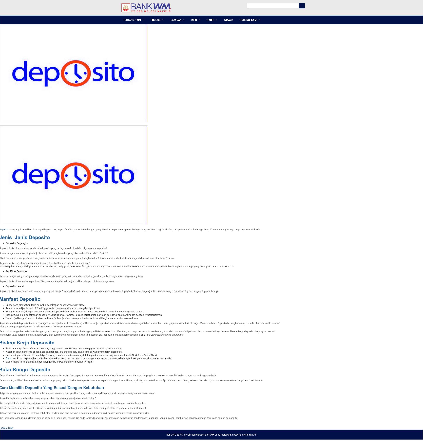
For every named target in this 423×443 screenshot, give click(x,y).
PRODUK (156, 20)
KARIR (210, 20)
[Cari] (302, 5)
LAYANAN (176, 20)
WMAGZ (228, 20)
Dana (9, 358)
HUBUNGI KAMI (248, 20)
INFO (194, 20)
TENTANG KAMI (132, 20)
